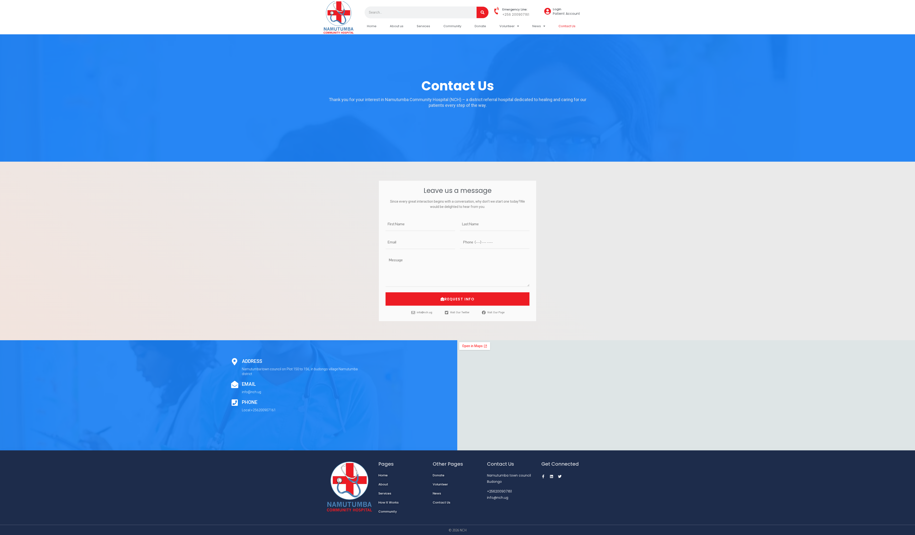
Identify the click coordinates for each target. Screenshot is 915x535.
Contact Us (567, 26)
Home (371, 26)
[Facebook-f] (543, 476)
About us (396, 26)
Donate (480, 26)
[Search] (482, 12)
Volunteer (507, 26)
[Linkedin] (551, 476)
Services (423, 26)
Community (452, 26)
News (536, 26)
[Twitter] (560, 476)
